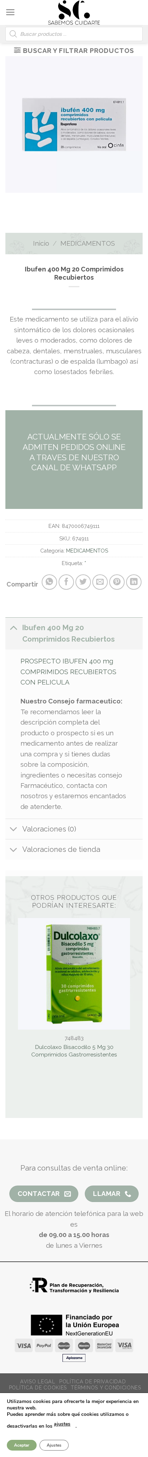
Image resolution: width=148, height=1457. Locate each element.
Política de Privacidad (92, 1381)
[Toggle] (13, 627)
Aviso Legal (37, 1381)
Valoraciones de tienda (61, 849)
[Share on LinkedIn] (134, 582)
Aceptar (21, 1445)
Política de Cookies (38, 1387)
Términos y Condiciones (106, 1387)
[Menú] (10, 12)
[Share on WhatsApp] (49, 582)
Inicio (41, 243)
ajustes (62, 1424)
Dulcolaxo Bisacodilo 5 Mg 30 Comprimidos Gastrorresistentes (74, 1051)
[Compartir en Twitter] (83, 582)
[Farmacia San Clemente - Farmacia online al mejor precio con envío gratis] (74, 12)
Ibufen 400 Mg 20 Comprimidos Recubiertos (68, 633)
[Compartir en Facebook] (66, 582)
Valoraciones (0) (49, 829)
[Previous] (59, 201)
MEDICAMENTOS (87, 243)
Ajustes (54, 1445)
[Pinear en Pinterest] (117, 582)
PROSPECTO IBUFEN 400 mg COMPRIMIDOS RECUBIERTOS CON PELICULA (68, 671)
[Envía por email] (100, 582)
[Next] (82, 201)
